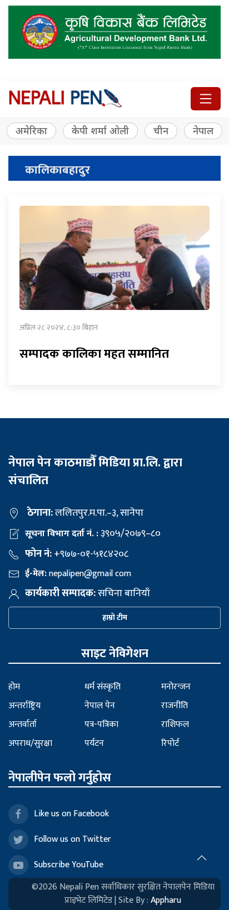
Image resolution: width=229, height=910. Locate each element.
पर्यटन (94, 743)
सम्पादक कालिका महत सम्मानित (94, 354)
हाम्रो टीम (114, 617)
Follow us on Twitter (72, 839)
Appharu (166, 900)
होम (14, 686)
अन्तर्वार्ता (22, 724)
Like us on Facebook (71, 813)
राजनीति (174, 705)
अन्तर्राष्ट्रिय (24, 705)
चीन (160, 130)
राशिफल (175, 724)
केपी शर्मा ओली (100, 130)
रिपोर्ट (170, 743)
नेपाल (203, 130)
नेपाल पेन (99, 705)
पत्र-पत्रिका (101, 724)
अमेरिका (31, 130)
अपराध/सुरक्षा (30, 743)
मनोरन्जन (176, 686)
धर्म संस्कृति (102, 686)
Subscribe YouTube (68, 864)
